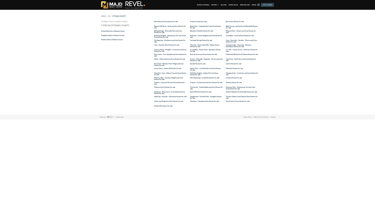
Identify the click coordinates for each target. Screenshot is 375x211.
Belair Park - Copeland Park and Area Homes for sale (205, 27)
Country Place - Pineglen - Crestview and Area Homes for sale (170, 50)
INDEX (103, 16)
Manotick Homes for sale (234, 68)
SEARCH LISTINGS (203, 5)
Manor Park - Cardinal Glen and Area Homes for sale (205, 69)
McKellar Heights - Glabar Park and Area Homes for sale (204, 73)
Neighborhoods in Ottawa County (113, 35)
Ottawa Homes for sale (234, 82)
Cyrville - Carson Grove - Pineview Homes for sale (242, 50)
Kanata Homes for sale (198, 63)
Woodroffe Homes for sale (163, 106)
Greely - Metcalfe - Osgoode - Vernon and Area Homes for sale (206, 59)
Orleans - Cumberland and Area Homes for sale (206, 82)
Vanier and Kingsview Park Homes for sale (168, 101)
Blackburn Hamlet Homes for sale (201, 31)
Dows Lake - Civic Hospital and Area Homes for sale (170, 55)
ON (109, 16)
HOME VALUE (233, 5)
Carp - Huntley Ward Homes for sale (166, 45)
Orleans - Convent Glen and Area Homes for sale (169, 83)
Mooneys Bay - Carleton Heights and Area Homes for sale (168, 78)
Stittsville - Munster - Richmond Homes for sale (170, 96)
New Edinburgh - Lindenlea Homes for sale (204, 78)
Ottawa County (119, 16)
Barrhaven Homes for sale (235, 21)
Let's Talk (267, 5)
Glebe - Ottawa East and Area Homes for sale (169, 59)
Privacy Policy (247, 117)
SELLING (224, 5)
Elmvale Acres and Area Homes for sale (203, 54)
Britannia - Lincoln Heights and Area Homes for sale (206, 36)
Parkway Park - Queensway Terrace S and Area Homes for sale (240, 87)
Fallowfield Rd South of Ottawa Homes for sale (242, 54)
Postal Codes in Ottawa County (112, 39)
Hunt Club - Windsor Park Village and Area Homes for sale (168, 64)
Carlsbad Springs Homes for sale (201, 40)
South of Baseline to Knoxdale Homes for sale (241, 92)
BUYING (214, 5)
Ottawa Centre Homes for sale (164, 87)
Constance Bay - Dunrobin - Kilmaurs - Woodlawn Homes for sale (239, 45)
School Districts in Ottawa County (113, 31)
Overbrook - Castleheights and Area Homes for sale (206, 87)
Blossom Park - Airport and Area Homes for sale (241, 31)
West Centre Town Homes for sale (238, 101)
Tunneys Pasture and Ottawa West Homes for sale (242, 97)
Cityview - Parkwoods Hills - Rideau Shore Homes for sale (204, 45)
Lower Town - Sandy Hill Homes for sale (167, 68)
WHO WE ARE (245, 5)
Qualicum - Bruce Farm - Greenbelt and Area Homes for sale (169, 92)
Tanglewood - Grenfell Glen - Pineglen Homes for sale (205, 97)
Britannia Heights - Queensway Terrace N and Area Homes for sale (170, 36)
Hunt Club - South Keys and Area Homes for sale (241, 59)
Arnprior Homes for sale (198, 21)
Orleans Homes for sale (234, 78)
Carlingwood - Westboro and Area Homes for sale (169, 41)
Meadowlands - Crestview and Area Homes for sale (242, 73)
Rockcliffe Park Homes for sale (200, 92)
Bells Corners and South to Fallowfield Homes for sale (241, 27)
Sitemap (273, 117)
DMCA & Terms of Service (261, 117)
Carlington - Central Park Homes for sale (240, 35)
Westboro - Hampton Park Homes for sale (204, 101)
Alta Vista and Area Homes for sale (166, 21)
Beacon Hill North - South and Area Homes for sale (170, 27)
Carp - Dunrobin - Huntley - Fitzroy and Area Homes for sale (241, 41)
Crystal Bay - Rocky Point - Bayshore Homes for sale (205, 50)
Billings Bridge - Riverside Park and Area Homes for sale (168, 31)
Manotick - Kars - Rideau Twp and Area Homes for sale (170, 73)
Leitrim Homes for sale (234, 63)
